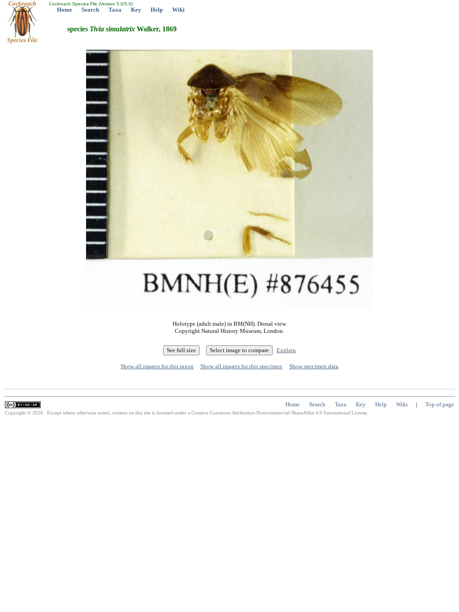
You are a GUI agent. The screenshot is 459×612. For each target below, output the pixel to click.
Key (136, 9)
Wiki (178, 9)
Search (90, 9)
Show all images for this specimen (241, 366)
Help (157, 9)
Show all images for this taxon (157, 366)
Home (64, 9)
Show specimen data (313, 366)
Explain (286, 350)
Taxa (114, 9)
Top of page (439, 404)
